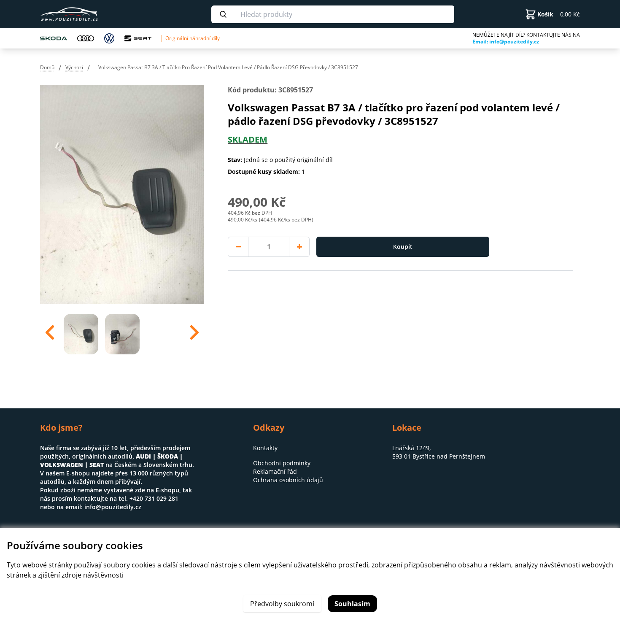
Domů (47, 67)
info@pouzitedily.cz (112, 507)
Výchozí (74, 67)
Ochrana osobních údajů (288, 480)
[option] (81, 332)
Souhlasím (352, 603)
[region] (122, 332)
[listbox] (122, 332)
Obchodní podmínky (281, 463)
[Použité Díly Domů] (94, 14)
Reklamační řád (275, 471)
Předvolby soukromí (282, 603)
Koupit (402, 247)
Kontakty (265, 448)
